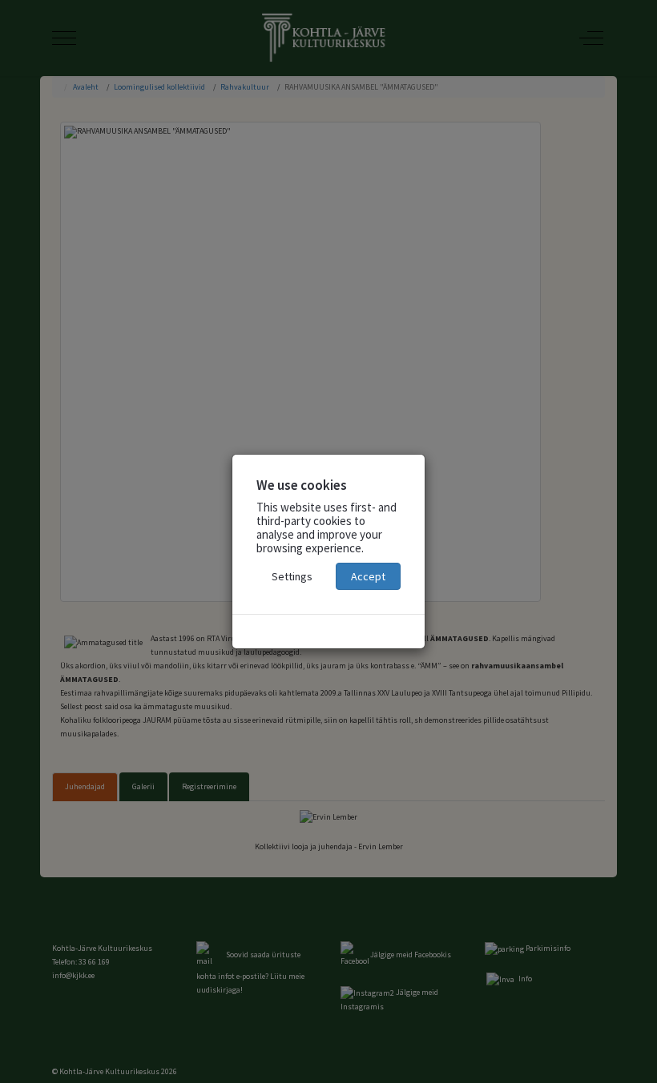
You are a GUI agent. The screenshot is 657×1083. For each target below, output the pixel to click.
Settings (292, 576)
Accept (368, 576)
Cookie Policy (328, 632)
